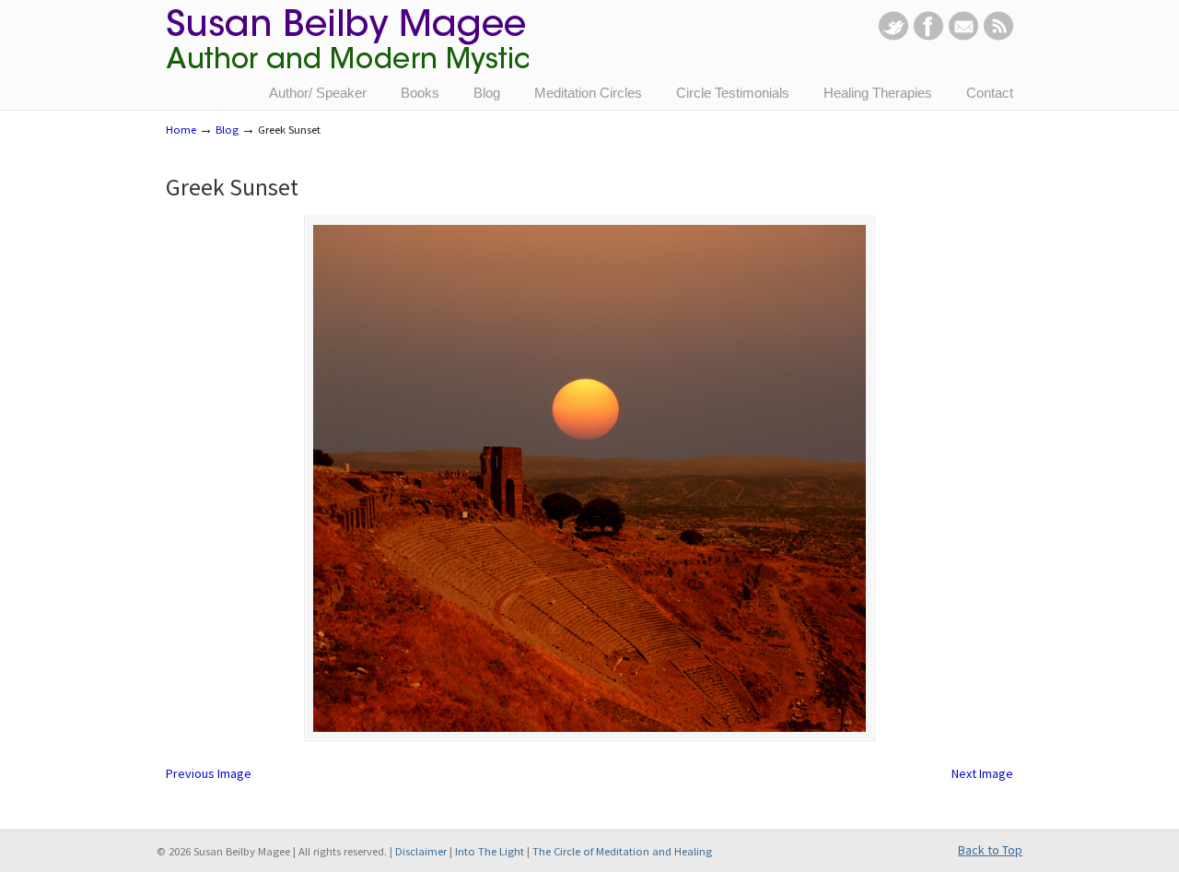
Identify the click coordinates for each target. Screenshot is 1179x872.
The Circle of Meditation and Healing (622, 851)
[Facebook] (928, 36)
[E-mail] (963, 36)
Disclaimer (421, 851)
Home (181, 129)
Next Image (982, 773)
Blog (227, 129)
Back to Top (990, 850)
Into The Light (489, 851)
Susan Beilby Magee (347, 51)
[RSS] (998, 36)
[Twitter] (893, 36)
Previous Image (208, 773)
